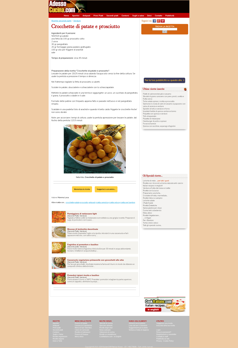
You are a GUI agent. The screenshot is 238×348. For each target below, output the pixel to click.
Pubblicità (169, 16)
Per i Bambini (148, 220)
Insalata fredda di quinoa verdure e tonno (159, 111)
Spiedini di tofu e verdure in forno (156, 109)
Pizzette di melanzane (151, 119)
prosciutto (84, 202)
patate (76, 202)
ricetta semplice (102, 202)
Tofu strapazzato (149, 116)
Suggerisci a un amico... (106, 189)
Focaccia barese (149, 123)
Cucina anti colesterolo (152, 210)
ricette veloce (114, 202)
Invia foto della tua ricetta (165, 326)
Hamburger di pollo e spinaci (155, 121)
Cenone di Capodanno (83, 326)
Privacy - (159, 341)
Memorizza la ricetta (82, 189)
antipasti (92, 202)
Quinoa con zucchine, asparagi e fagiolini (159, 126)
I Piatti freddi (148, 203)
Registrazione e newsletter (166, 334)
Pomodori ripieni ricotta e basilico (83, 275)
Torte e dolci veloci (150, 223)
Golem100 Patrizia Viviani (113, 347)
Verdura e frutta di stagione (139, 330)
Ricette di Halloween (82, 332)
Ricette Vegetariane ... (151, 215)
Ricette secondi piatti (61, 20)
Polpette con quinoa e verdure (155, 114)
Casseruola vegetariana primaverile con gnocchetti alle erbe (95, 260)
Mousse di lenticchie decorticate (82, 229)
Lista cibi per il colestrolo (138, 326)
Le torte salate (149, 200)
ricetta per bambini (127, 202)
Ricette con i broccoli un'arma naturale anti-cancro (163, 183)
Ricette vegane (58, 339)
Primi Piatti (98, 16)
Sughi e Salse (58, 334)
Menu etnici (147, 213)
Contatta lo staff (162, 337)
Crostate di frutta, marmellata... (155, 195)
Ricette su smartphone (107, 334)
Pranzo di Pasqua (81, 334)
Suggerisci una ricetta (164, 323)
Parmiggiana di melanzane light (82, 214)
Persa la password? (163, 332)
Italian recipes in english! (153, 185)
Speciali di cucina (106, 323)
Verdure (77, 20)
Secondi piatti (112, 16)
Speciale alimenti (105, 326)
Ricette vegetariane (60, 337)
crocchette (70, 202)
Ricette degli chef (105, 328)
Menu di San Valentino (83, 328)
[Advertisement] (139, 6)
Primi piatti (57, 328)
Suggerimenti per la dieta (138, 328)
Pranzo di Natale (81, 323)
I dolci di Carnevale (82, 330)
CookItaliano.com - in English (110, 337)
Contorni (125, 16)
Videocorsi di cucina (107, 332)
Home (66, 16)
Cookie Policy (168, 341)
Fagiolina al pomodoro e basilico (82, 244)
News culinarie (105, 330)
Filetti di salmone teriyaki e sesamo (157, 94)
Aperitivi (75, 16)
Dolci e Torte (57, 341)
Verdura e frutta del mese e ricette (156, 188)
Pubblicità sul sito (162, 339)
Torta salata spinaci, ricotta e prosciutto (159, 101)
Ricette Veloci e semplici (152, 198)
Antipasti (86, 16)
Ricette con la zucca (151, 190)
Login (158, 330)
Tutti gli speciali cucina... (152, 225)
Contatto (158, 16)
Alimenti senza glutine (137, 323)
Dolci (149, 16)
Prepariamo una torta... (152, 193)
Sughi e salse (138, 16)
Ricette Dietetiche (150, 205)
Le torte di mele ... (150, 181)
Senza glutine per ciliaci (152, 208)
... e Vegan (147, 218)
